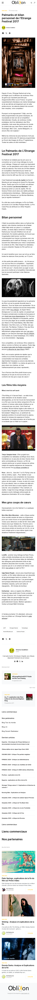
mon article (9, 568)
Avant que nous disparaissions (15, 316)
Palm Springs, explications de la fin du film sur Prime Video (18, 879)
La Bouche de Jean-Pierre (15, 349)
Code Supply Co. (25, 993)
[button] (3, 2)
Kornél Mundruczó (8, 631)
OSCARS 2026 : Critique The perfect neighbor (16, 754)
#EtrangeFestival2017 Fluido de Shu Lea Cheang (22, 677)
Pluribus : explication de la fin (11, 775)
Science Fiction (21, 631)
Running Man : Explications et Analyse (14, 792)
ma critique (14, 310)
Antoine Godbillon (10, 27)
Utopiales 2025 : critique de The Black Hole (15, 803)
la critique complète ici (21, 467)
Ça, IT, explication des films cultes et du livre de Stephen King (14, 699)
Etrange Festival (14, 628)
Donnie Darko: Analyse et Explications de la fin (18, 966)
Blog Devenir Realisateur (10, 731)
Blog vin (4, 727)
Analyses (4, 10)
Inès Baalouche (10, 932)
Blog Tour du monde (9, 722)
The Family (20, 338)
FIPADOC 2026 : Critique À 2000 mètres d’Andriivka (18, 770)
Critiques (15, 674)
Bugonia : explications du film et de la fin (14, 780)
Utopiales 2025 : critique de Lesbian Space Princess (18, 797)
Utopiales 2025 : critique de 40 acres (13, 818)
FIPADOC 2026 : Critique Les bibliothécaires (15, 759)
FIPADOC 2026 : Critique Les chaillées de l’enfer (16, 764)
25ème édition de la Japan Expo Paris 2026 (15, 749)
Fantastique (25, 628)
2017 (4, 628)
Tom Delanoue (9, 888)
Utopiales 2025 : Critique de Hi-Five (13, 813)
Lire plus (30, 889)
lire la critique (29, 333)
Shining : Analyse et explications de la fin (18, 923)
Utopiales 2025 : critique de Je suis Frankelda (16, 808)
